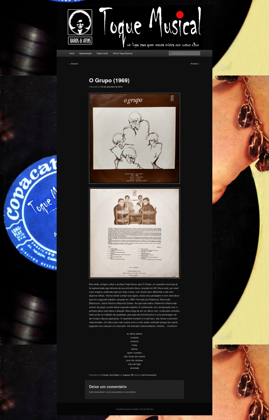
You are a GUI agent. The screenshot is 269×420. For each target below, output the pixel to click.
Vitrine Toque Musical (122, 53)
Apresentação (85, 53)
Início (71, 53)
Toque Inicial (102, 53)
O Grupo (105, 375)
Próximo (196, 63)
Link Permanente (148, 375)
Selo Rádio (114, 375)
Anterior (73, 63)
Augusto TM (128, 375)
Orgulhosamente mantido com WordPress (134, 409)
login (109, 392)
